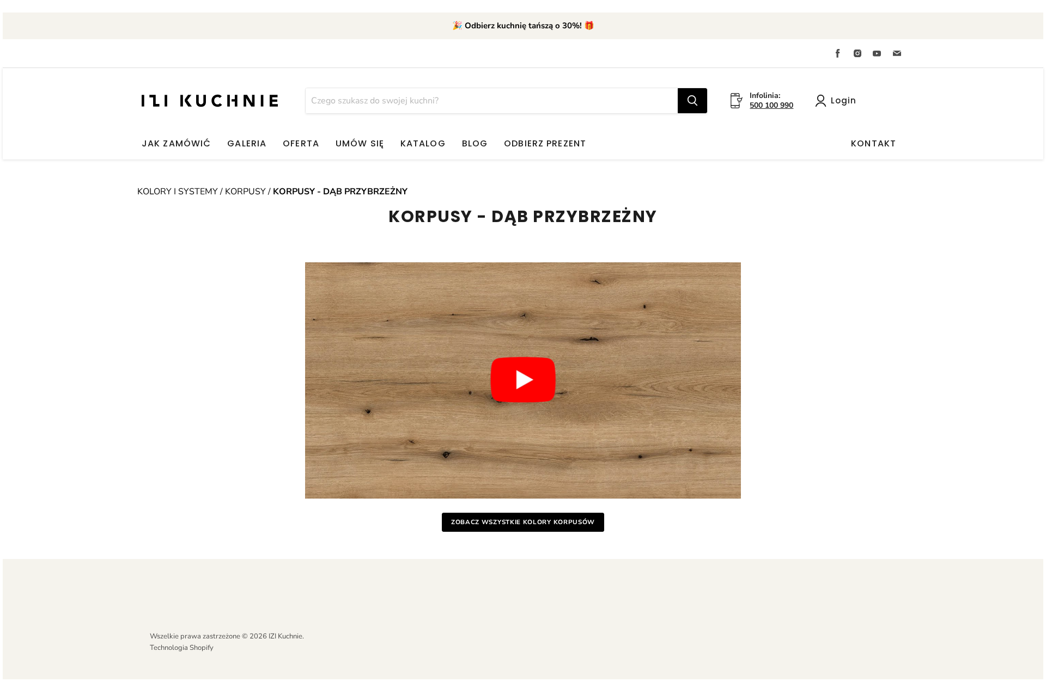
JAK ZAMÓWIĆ (176, 143)
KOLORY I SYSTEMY (178, 192)
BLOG (475, 143)
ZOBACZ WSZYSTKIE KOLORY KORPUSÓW (523, 522)
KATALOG (423, 143)
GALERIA (246, 143)
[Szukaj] (692, 100)
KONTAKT (873, 143)
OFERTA (301, 143)
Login (843, 100)
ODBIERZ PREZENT (545, 143)
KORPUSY (245, 192)
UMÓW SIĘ (360, 143)
